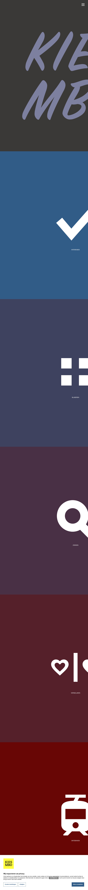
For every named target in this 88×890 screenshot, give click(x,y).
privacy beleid (54, 878)
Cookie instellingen (10, 884)
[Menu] (83, 5)
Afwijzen (22, 884)
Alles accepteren (78, 884)
